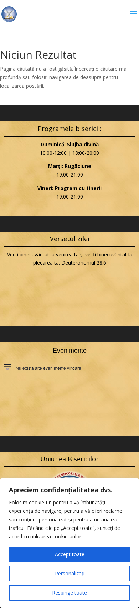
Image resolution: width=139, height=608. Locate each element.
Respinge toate (69, 592)
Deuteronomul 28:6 (83, 262)
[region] (69, 543)
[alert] (69, 368)
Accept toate (69, 554)
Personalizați (69, 573)
